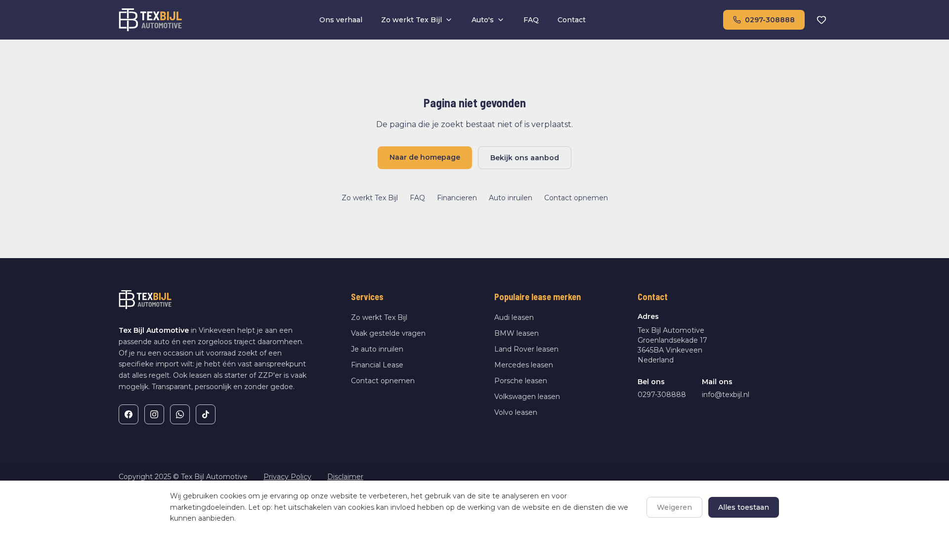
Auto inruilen (510, 197)
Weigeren (674, 507)
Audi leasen (514, 317)
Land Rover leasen (526, 349)
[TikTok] (206, 414)
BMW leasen (516, 333)
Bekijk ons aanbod (524, 157)
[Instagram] (154, 414)
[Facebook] (128, 414)
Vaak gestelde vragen (388, 333)
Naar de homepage (424, 157)
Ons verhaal (340, 19)
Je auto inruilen (377, 349)
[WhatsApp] (180, 414)
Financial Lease (377, 364)
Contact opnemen (576, 197)
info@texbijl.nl (725, 394)
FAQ (531, 19)
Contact (572, 19)
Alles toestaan (743, 507)
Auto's (483, 19)
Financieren (457, 197)
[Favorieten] (821, 20)
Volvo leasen (515, 412)
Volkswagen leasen (527, 396)
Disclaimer (345, 476)
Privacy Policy (287, 476)
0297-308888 (770, 19)
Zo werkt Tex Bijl (411, 19)
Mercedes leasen (523, 364)
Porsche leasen (520, 380)
